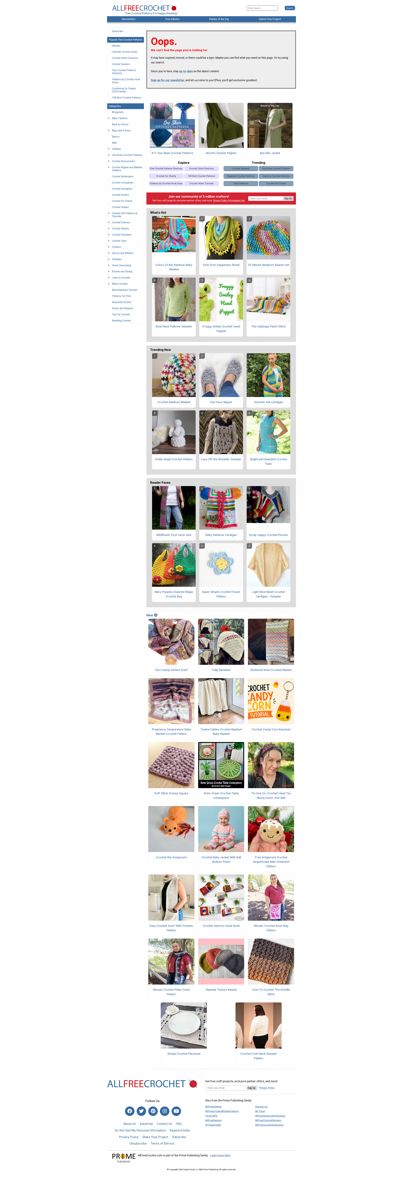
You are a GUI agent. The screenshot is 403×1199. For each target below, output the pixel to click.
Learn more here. (220, 1155)
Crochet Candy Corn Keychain (271, 729)
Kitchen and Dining (122, 271)
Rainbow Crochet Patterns (276, 176)
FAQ (179, 1124)
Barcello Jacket (270, 153)
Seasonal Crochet (121, 302)
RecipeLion (261, 1106)
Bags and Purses (121, 130)
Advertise (146, 1124)
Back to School (120, 124)
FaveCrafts (211, 1115)
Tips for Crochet (121, 314)
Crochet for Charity (122, 201)
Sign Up (288, 198)
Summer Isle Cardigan (268, 402)
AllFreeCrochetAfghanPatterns (222, 1111)
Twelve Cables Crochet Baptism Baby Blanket (221, 732)
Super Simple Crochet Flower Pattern (221, 594)
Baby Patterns (120, 118)
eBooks (116, 45)
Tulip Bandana (221, 670)
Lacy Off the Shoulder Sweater (221, 459)
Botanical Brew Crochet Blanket (271, 670)
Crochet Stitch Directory (125, 57)
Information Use (236, 200)
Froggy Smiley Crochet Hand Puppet (221, 329)
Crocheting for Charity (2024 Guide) (124, 90)
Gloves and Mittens (122, 253)
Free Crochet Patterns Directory (124, 72)
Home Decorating (121, 265)
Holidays (117, 259)
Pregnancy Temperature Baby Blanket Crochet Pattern (171, 732)
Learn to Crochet (121, 277)
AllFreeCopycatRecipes (268, 1120)
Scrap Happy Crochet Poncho (268, 535)
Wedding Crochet (121, 320)
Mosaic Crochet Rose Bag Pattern (271, 928)
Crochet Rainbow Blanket (173, 402)
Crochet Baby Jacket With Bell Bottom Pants (221, 860)
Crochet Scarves (121, 64)
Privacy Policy (220, 200)
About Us (129, 1124)
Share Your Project (155, 1137)
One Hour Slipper (221, 402)
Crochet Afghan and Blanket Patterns (127, 169)
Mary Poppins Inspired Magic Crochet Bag (173, 594)
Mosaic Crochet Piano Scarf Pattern (171, 992)
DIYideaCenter (213, 1124)
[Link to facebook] (129, 1111)
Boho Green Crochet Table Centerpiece (221, 795)
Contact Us (164, 1124)
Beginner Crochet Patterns (240, 176)
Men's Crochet (120, 283)
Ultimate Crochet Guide (124, 51)
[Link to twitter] (141, 1111)
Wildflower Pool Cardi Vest (173, 535)
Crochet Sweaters (122, 234)
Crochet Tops (119, 240)
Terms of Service (162, 1143)
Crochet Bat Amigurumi (171, 857)
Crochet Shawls (120, 228)
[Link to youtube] (176, 1111)
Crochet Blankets (241, 168)
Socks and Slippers (122, 308)
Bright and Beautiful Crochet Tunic (268, 461)
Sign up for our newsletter (167, 80)
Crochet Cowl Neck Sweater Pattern (258, 1056)
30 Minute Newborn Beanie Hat (268, 265)
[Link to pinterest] (153, 1111)
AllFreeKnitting (213, 1106)
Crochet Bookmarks (122, 176)
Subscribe (117, 31)
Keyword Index (180, 1130)
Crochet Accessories (123, 161)
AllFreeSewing (213, 1120)
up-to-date (186, 71)
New (149, 615)
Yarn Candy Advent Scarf (171, 670)
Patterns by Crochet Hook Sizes (126, 81)
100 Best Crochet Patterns (126, 97)
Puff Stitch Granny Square (171, 793)
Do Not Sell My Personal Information (140, 1130)
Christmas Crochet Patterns (127, 155)
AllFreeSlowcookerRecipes (270, 1115)
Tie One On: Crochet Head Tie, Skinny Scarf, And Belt (271, 795)
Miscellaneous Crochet (124, 289)
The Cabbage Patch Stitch (268, 326)
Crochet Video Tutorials (201, 183)
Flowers (116, 246)
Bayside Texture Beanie (221, 989)
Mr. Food (260, 1111)
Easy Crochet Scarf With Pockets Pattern (171, 928)
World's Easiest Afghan (221, 153)
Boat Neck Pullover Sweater (174, 326)
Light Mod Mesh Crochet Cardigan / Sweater (268, 594)
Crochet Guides (120, 207)
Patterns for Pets (121, 296)
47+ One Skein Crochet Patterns (172, 153)
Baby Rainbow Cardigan (221, 535)
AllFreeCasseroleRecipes (269, 1124)
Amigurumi (118, 112)
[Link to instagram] (164, 1111)
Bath (114, 142)
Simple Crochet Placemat (183, 1053)
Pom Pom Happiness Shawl (221, 265)
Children (116, 148)
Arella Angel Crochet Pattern (174, 459)
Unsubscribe (138, 1143)
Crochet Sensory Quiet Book (221, 926)
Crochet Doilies (120, 194)
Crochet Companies (122, 182)
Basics (115, 136)
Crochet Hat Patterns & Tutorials (124, 215)
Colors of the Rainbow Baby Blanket (174, 267)
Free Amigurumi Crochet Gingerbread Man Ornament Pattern (271, 862)
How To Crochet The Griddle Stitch (271, 992)
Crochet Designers (122, 188)
